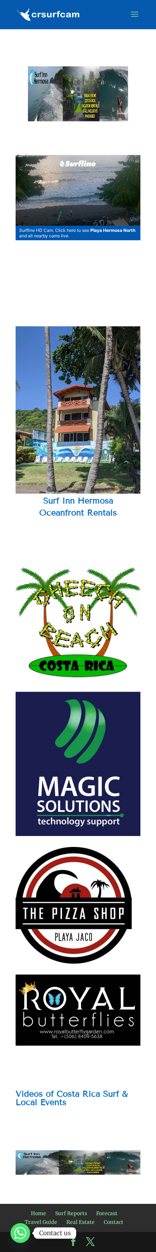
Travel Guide (41, 1222)
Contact (113, 1222)
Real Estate (80, 1222)
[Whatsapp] (20, 1233)
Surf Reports (71, 1213)
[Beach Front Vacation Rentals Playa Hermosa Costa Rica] (78, 1162)
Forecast (107, 1213)
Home (38, 1213)
